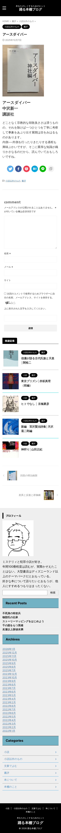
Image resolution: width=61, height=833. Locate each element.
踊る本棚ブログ (30, 9)
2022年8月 (9, 705)
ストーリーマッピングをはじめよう (23, 621)
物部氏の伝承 (10, 617)
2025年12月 (9, 652)
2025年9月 (9, 663)
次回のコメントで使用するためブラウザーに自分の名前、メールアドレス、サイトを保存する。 (29, 295)
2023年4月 (9, 698)
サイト (7, 280)
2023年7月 (9, 688)
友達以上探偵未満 (12, 629)
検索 (52, 592)
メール (8, 266)
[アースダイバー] (34, 169)
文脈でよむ (10, 765)
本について (10, 779)
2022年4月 (9, 720)
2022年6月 (9, 713)
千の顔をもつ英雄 (12, 625)
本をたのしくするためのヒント (30, 818)
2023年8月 (9, 684)
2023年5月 (9, 695)
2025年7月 (9, 670)
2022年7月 (9, 709)
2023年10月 (9, 677)
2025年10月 (9, 659)
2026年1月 (8, 649)
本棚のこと (10, 786)
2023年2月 (9, 702)
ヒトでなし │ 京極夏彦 (35, 403)
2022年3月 (9, 723)
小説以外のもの (13, 180)
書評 (24, 180)
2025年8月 (9, 666)
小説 (6, 752)
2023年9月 (9, 681)
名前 (7, 253)
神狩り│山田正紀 (31, 449)
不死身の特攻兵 (11, 613)
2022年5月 (9, 716)
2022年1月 (8, 730)
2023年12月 (9, 674)
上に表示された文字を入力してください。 (25, 308)
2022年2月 (9, 727)
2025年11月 (9, 656)
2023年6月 (9, 691)
